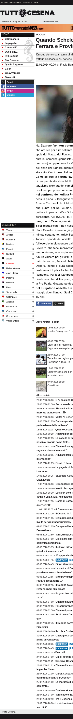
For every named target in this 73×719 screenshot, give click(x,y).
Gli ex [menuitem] (8, 68)
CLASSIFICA (9, 225)
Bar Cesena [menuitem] (12, 60)
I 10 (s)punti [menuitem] (11, 56)
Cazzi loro (53, 385)
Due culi (60, 652)
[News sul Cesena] (27, 12)
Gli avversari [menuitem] (12, 73)
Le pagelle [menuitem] (11, 43)
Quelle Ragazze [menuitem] (14, 64)
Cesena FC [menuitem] (11, 47)
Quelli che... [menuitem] (11, 51)
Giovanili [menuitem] (10, 77)
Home (5, 34)
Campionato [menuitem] (12, 39)
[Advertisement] (17, 202)
